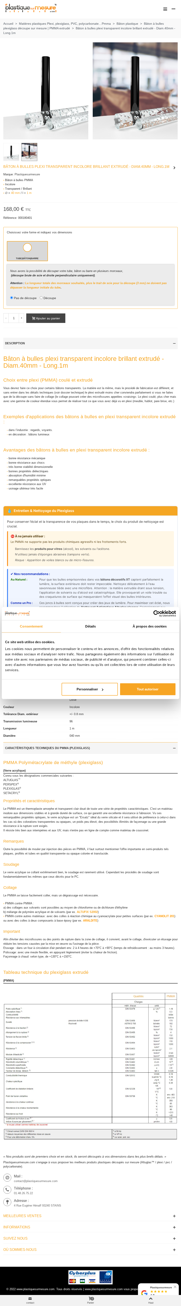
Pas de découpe (25, 298)
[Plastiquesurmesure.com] (30, 9)
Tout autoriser (147, 689)
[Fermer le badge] (175, 1287)
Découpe (49, 298)
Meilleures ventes (22, 1216)
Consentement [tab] (31, 626)
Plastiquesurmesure (27, 174)
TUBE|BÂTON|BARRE (27, 258)
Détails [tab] (90, 626)
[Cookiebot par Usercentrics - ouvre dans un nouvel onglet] (156, 613)
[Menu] (165, 9)
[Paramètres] (173, 9)
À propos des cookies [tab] (150, 626)
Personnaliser (87, 689)
